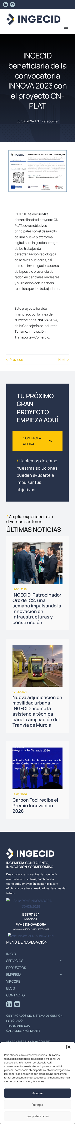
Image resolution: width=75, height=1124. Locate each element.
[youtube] (17, 1004)
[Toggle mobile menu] (66, 27)
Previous (16, 359)
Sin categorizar (48, 121)
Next (61, 359)
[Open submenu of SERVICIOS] (61, 961)
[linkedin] (9, 1004)
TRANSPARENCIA (18, 1026)
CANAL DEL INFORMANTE (23, 1031)
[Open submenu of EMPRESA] (61, 975)
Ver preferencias (37, 1116)
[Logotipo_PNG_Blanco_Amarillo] (30, 850)
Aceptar (37, 1093)
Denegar (37, 1104)
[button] (69, 1047)
